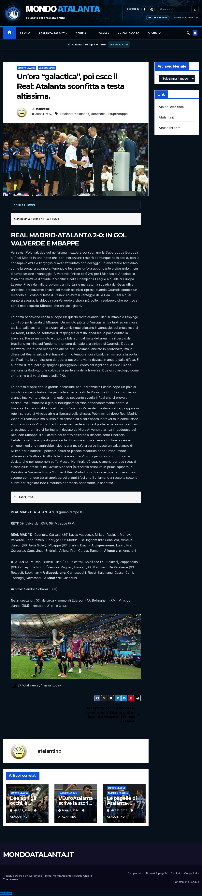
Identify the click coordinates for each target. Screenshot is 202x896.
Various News (47, 68)
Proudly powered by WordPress (23, 875)
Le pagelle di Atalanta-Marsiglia (122, 803)
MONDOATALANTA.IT (38, 854)
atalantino (43, 109)
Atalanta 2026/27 (52, 33)
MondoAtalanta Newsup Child (71, 875)
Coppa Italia (191, 873)
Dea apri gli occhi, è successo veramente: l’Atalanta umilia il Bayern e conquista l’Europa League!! (110, 714)
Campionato (134, 873)
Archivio (154, 32)
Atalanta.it (166, 117)
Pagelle (103, 32)
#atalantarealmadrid (74, 114)
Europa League (26, 68)
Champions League (187, 881)
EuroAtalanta (128, 32)
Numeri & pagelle (118, 793)
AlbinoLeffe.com (171, 107)
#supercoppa (118, 114)
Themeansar (11, 879)
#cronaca (98, 114)
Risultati (175, 873)
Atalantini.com (169, 128)
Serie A (81, 33)
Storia (25, 32)
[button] (188, 33)
